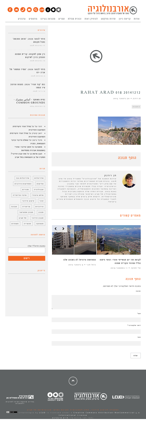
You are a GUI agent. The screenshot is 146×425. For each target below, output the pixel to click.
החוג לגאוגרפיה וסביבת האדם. (70, 410)
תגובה (138, 291)
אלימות (40, 184)
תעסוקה (40, 223)
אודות (137, 19)
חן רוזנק (137, 98)
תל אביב (23, 218)
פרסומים (33, 19)
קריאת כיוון (125, 19)
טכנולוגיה (39, 189)
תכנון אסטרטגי (26, 212)
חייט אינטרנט (60, 418)
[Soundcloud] (16, 9)
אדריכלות (39, 178)
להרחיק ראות (91, 19)
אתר (139, 337)
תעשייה (27, 223)
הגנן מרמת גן (36, 153)
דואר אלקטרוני (134, 325)
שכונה (14, 206)
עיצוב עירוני (28, 201)
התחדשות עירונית (23, 184)
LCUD (42, 412)
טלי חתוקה (136, 268)
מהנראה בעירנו (47, 19)
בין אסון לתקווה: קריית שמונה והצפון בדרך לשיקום (30, 56)
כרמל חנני (91, 264)
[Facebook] (10, 9)
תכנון (41, 212)
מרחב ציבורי (38, 195)
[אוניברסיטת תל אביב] (53, 11)
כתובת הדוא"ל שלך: (36, 246)
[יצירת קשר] (23, 9)
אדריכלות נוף (22, 178)
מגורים (25, 189)
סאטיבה (38, 146)
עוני (42, 201)
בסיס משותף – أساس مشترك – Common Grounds (29, 101)
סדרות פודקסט (108, 19)
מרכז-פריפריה (20, 195)
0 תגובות (136, 107)
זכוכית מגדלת (74, 19)
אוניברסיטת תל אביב (39, 410)
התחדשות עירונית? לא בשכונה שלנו (79, 259)
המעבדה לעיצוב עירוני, (104, 410)
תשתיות (15, 223)
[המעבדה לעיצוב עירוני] (42, 11)
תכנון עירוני (38, 218)
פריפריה (26, 206)
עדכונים (22, 19)
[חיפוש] (35, 9)
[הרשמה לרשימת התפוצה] (29, 9)
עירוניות (40, 206)
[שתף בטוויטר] (57, 158)
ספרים (61, 19)
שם (139, 314)
